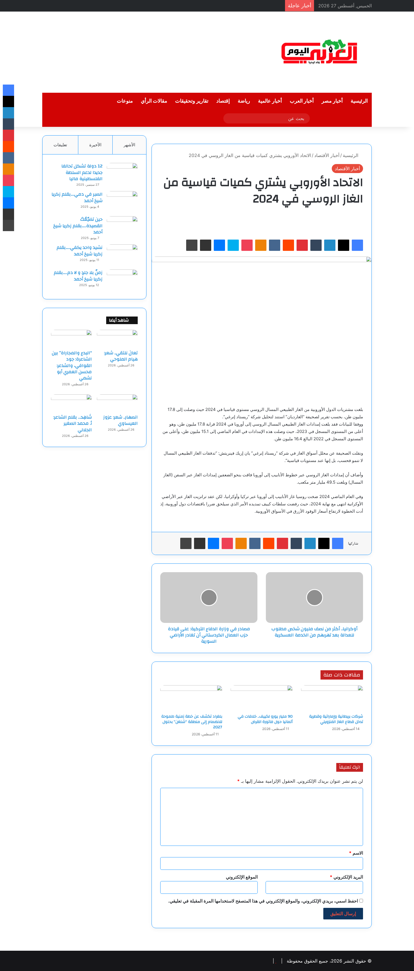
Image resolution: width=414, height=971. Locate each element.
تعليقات (60, 144)
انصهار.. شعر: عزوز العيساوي (120, 420)
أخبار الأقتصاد (326, 155)
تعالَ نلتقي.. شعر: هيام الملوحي (121, 356)
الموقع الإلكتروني (242, 877)
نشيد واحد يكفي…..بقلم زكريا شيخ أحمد (80, 250)
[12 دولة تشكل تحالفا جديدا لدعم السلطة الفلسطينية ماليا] (122, 173)
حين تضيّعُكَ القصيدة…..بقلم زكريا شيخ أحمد (78, 225)
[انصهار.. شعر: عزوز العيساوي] (117, 402)
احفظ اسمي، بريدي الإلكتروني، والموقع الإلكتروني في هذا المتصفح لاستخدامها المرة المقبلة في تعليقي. (263, 901)
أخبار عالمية (270, 101)
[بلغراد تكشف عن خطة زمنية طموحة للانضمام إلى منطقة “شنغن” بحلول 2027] (191, 698)
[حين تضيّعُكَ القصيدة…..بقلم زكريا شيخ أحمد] (122, 226)
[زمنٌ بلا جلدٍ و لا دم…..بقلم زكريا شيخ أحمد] (122, 280)
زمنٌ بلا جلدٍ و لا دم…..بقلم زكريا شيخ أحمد (78, 275)
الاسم (356, 853)
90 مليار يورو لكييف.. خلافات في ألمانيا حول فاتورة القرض (265, 719)
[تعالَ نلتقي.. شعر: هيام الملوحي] (117, 338)
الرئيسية (359, 101)
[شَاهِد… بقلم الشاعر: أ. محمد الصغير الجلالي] (71, 402)
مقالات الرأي (154, 101)
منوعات (125, 101)
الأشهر (129, 144)
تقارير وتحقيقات (191, 101)
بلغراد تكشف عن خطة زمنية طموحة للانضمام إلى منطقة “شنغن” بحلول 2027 (191, 722)
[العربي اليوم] (320, 52)
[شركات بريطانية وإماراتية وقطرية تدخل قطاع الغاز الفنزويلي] (332, 698)
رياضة (244, 101)
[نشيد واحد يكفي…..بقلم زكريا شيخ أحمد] (122, 255)
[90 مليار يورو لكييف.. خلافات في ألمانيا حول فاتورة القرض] (262, 698)
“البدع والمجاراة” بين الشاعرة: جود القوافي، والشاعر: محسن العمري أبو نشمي (72, 365)
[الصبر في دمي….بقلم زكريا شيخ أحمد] (122, 201)
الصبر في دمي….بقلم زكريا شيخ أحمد (77, 197)
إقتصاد (223, 101)
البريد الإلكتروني (346, 877)
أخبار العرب (302, 101)
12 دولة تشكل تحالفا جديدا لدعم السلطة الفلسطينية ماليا (82, 172)
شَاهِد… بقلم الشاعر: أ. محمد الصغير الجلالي (72, 423)
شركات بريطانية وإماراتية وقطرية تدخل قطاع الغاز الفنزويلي (336, 719)
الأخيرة (95, 144)
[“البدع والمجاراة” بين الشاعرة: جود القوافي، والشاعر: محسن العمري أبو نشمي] (71, 338)
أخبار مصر (332, 101)
